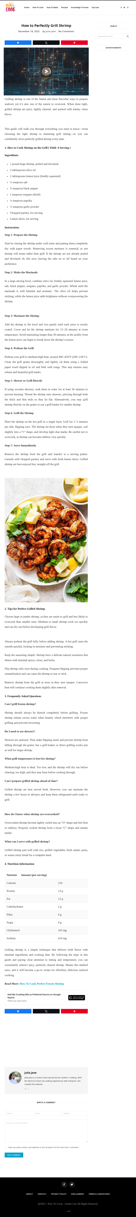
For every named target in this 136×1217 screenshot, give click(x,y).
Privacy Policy (59, 1194)
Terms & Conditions (99, 1194)
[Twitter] (72, 1184)
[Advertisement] (113, 71)
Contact (42, 1194)
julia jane (51, 31)
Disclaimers (77, 1194)
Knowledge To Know (79, 7)
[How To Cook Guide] (11, 7)
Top (69, 1211)
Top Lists (95, 7)
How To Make (52, 7)
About (29, 1194)
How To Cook (38, 7)
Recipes (64, 7)
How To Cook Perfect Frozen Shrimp (42, 983)
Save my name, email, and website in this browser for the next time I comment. (43, 1147)
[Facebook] (64, 1184)
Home (26, 7)
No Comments (66, 31)
